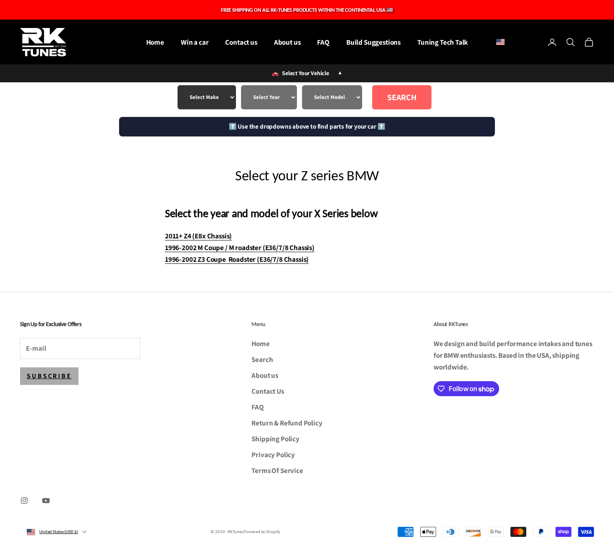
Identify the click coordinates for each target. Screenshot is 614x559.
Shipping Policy (275, 438)
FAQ (323, 42)
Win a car (194, 42)
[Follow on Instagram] (24, 500)
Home (155, 42)
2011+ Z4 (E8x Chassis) (198, 235)
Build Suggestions (373, 42)
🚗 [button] (306, 73)
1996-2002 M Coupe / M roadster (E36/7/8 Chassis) (240, 247)
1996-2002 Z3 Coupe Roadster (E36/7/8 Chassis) (237, 259)
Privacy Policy (273, 454)
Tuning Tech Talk (442, 42)
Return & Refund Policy (286, 422)
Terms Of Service (277, 470)
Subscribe (49, 376)
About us (287, 42)
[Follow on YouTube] (46, 500)
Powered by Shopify (262, 531)
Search (401, 97)
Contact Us (267, 391)
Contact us (241, 42)
